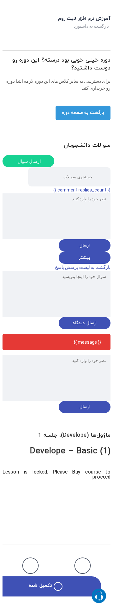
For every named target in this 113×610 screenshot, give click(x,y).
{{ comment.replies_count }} (81, 189)
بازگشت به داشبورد (91, 26)
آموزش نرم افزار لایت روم (84, 18)
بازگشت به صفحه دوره (83, 113)
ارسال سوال (29, 161)
